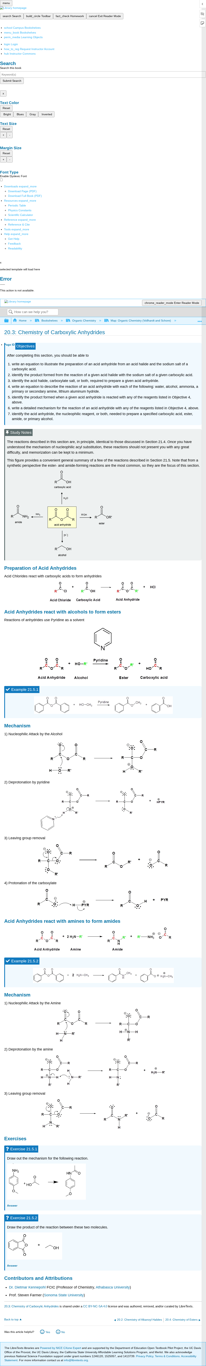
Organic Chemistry (84, 320)
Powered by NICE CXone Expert (61, 1348)
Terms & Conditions (167, 1356)
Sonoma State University (64, 1295)
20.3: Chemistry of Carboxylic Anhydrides (31, 1306)
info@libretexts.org (75, 1360)
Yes (47, 1332)
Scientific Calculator (20, 214)
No (63, 1332)
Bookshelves (49, 320)
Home (22, 320)
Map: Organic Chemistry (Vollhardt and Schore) (141, 320)
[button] (14, 243)
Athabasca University (113, 1287)
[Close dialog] (2, 284)
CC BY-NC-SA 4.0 (95, 1306)
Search (10, 312)
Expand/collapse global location (200, 319)
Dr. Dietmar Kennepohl (27, 1287)
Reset (6, 108)
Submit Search (12, 80)
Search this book (10, 67)
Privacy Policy (144, 1356)
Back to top (11, 1319)
